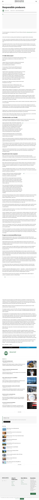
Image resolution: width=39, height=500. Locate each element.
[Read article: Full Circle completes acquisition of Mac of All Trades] (4, 455)
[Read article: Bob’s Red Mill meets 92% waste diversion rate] (4, 444)
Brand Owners (6, 344)
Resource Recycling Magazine (8, 4)
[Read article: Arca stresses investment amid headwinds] (32, 405)
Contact (22, 482)
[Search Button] (36, 1)
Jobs (22, 481)
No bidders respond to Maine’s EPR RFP (12, 450)
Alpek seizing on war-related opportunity (13, 428)
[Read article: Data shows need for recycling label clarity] (32, 397)
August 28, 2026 (9, 433)
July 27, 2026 (9, 429)
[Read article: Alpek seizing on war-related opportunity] (4, 429)
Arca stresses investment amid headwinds (8, 402)
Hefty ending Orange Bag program (12, 439)
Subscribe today (29, 32)
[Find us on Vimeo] (4, 480)
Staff (12, 482)
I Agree (22, 498)
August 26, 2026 (9, 444)
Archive (13, 484)
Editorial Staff (7, 10)
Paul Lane (4, 370)
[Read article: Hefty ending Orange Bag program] (32, 364)
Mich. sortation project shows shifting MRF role (14, 461)
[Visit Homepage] (19, 1)
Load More (19, 464)
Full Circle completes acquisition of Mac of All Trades (14, 454)
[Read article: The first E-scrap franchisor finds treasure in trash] (32, 372)
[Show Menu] (2, 1)
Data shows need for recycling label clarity (8, 394)
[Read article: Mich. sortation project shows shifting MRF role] (4, 462)
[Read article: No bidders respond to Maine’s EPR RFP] (4, 451)
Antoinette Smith (5, 362)
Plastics (11, 344)
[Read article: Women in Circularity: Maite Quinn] (4, 458)
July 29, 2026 (10, 403)
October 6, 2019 (12, 10)
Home (3, 4)
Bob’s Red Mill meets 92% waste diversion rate (13, 443)
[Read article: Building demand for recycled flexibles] (4, 447)
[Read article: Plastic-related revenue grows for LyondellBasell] (32, 380)
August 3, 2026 (9, 370)
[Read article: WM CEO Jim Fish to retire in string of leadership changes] (4, 436)
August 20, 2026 (9, 451)
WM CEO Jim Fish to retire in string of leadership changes (15, 435)
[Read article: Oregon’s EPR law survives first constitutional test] (4, 433)
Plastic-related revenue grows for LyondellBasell (9, 377)
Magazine (13, 485)
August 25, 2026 (11, 362)
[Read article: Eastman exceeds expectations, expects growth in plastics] (32, 389)
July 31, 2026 (9, 387)
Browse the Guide (7, 421)
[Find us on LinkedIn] (2, 480)
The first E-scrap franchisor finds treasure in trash (10, 369)
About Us (13, 481)
